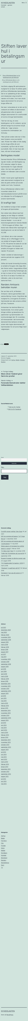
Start (2, 865)
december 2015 (5, 683)
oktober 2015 (5, 688)
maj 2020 (4, 632)
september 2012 (6, 774)
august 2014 (5, 720)
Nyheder (22, 360)
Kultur (3, 848)
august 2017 (4, 652)
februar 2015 (5, 705)
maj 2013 (4, 757)
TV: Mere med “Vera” (7, 551)
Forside (3, 845)
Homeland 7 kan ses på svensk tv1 (11, 573)
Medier (17, 360)
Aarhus (13, 360)
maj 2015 (4, 701)
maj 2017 (3, 657)
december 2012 (5, 769)
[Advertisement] (14, 27)
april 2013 (4, 759)
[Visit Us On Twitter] (14, 407)
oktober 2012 (5, 771)
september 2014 (6, 718)
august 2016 (4, 666)
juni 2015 (3, 698)
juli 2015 (3, 696)
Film (2, 843)
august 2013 (4, 749)
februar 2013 (5, 764)
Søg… (3, 467)
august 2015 (4, 693)
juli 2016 (3, 669)
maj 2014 (4, 727)
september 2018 (6, 639)
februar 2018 (5, 647)
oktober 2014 (5, 715)
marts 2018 (4, 644)
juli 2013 (3, 752)
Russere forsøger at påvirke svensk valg (13, 558)
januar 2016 (4, 681)
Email (2, 457)
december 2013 (5, 740)
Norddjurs (4, 853)
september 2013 (6, 747)
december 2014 (6, 710)
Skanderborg (5, 862)
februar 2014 (5, 735)
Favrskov (4, 840)
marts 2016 (4, 676)
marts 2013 (4, 762)
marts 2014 (4, 732)
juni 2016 (3, 671)
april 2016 (4, 674)
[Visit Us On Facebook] (14, 409)
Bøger (3, 838)
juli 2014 (3, 722)
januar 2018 (4, 649)
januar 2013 (4, 766)
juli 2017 (3, 654)
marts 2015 (4, 703)
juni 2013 (3, 754)
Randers (3, 362)
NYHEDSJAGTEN (8, 3)
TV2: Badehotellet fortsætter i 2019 (12, 563)
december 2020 (6, 630)
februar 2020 (5, 635)
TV (2, 867)
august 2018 (4, 642)
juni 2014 (4, 725)
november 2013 (6, 742)
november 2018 (6, 637)
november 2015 (6, 686)
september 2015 (6, 691)
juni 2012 (3, 781)
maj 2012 (4, 784)
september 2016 (6, 664)
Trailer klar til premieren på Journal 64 (12, 553)
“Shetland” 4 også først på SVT (10, 568)
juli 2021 (3, 627)
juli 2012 (3, 779)
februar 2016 (5, 679)
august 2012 (4, 776)
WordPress (10, 1014)
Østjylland (4, 858)
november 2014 (6, 713)
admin (8, 358)
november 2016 (6, 659)
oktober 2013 (5, 744)
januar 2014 (4, 737)
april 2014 (4, 730)
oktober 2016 (5, 661)
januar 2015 (4, 708)
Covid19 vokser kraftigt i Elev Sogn (11, 531)
